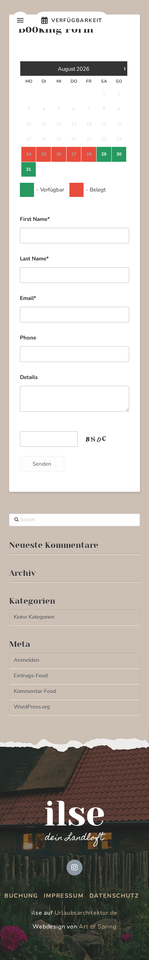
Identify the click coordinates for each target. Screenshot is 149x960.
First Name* (35, 219)
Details (29, 377)
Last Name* (34, 258)
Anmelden (26, 660)
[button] (20, 20)
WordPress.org (32, 706)
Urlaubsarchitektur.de (86, 913)
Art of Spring (97, 927)
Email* (28, 298)
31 (28, 169)
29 (103, 154)
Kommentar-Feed (35, 691)
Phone (28, 337)
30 (119, 154)
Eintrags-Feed (31, 675)
